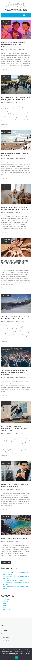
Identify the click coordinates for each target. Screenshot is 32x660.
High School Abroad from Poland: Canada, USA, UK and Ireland (15, 99)
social (18, 102)
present (5, 605)
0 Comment (14, 49)
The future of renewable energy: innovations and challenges (15, 318)
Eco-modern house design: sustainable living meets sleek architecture (14, 429)
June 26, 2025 (6, 349)
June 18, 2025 (6, 403)
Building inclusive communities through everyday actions (14, 262)
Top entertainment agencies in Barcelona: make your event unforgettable (14, 372)
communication (21, 158)
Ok (16, 657)
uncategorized (20, 433)
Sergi (3, 102)
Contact (5, 630)
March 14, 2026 (6, 132)
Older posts (6, 562)
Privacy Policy (6, 640)
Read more (4, 69)
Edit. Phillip (4, 49)
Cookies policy (6, 634)
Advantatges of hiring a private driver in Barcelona (14, 485)
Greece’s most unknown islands (14, 538)
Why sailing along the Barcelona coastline (13, 580)
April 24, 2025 (6, 463)
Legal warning (6, 637)
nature (18, 321)
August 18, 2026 (6, 22)
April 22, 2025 (6, 517)
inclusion (22, 49)
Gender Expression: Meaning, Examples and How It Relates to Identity (14, 44)
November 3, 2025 (6, 187)
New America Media (16, 9)
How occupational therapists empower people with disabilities (15, 208)
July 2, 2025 (5, 295)
